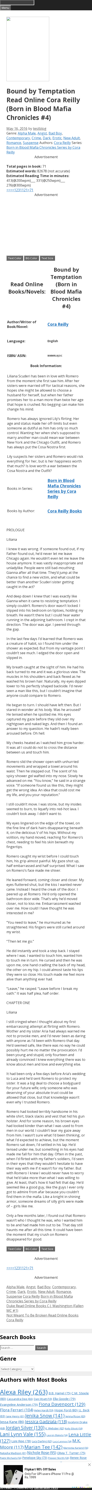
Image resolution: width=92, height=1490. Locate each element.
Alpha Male (27, 133)
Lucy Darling (42, 1441)
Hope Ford (66, 1410)
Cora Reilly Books (64, 511)
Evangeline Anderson (19, 1404)
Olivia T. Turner (71, 1453)
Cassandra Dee (20, 1399)
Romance (13, 142)
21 (26, 190)
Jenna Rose (75, 1416)
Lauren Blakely (57, 1435)
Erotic (57, 138)
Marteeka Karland (75, 1447)
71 (31, 190)
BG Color (31, 258)
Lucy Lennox (62, 1441)
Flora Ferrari (16, 1409)
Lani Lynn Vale (23, 1434)
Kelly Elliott (74, 1428)
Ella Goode (64, 1399)
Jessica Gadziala (46, 1421)
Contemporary (18, 138)
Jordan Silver (25, 1427)
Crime (36, 138)
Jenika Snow (45, 1415)
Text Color (14, 258)
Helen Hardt (43, 1410)
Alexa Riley (24, 1392)
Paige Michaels (10, 1457)
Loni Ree (21, 1441)
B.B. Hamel (60, 1393)
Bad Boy (55, 133)
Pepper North (58, 1457)
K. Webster (54, 1428)
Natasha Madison (13, 1453)
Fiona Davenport (62, 1404)
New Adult (71, 138)
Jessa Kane (12, 1422)
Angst (42, 133)
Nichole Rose (41, 1452)
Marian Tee (43, 1447)
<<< (9, 190)
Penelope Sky (34, 1458)
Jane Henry (15, 1416)
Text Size (47, 258)
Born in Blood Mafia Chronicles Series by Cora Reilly (64, 488)
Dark (47, 138)
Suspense (31, 142)
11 (22, 190)
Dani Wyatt (43, 1399)
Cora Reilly (62, 142)
